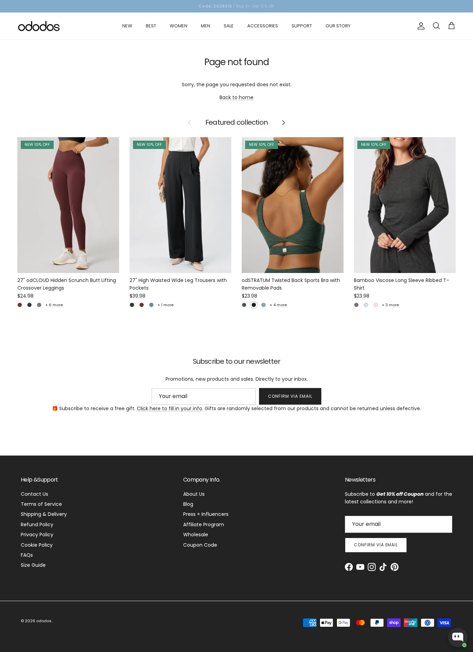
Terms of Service (41, 504)
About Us (194, 494)
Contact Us (34, 494)
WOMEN (178, 26)
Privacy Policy (37, 534)
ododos (44, 621)
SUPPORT (302, 26)
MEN (205, 26)
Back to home (236, 97)
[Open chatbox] (457, 637)
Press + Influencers (206, 514)
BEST (151, 26)
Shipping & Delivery (44, 514)
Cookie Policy (37, 544)
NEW (127, 26)
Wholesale (195, 534)
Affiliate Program (203, 524)
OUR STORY (337, 26)
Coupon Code (200, 544)
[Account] (419, 26)
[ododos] (39, 26)
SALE (229, 26)
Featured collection (236, 122)
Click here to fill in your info (169, 408)
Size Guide (33, 565)
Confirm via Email (290, 396)
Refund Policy (37, 524)
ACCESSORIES (262, 26)
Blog (188, 504)
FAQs (27, 555)
